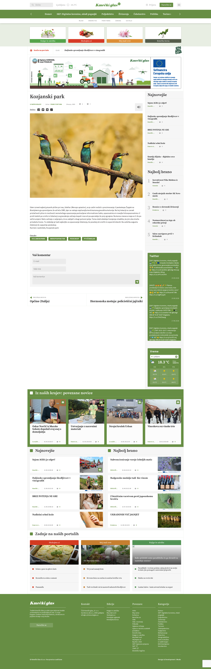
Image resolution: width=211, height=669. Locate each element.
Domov (48, 14)
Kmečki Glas (136, 633)
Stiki (134, 619)
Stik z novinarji (137, 622)
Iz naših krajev (35, 104)
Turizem (167, 14)
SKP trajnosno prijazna (140, 644)
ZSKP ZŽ (135, 648)
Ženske (118, 21)
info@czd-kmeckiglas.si (89, 615)
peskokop (74, 239)
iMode (178, 659)
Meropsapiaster (57, 239)
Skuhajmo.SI (136, 639)
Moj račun (135, 613)
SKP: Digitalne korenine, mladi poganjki (77, 14)
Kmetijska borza (113, 619)
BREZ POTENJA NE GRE (158, 129)
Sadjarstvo (162, 631)
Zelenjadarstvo (163, 628)
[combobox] (164, 357)
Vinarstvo (92, 21)
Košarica (135, 615)
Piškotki (135, 624)
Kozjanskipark (38, 239)
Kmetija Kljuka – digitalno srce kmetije (161, 157)
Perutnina (106, 21)
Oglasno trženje (138, 626)
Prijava (152, 5)
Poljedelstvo (108, 14)
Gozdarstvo (162, 646)
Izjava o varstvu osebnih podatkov (141, 629)
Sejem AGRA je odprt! (73, 50)
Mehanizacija (162, 633)
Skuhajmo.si (111, 615)
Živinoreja (124, 14)
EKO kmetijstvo (163, 644)
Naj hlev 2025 (137, 642)
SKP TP (135, 646)
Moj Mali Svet (137, 637)
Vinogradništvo (163, 637)
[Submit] (137, 282)
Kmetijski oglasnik (113, 617)
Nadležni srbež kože (156, 143)
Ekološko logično (138, 651)
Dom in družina (163, 639)
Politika (154, 14)
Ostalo (129, 21)
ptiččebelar (89, 239)
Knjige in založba (113, 611)
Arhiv (134, 611)
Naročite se (166, 5)
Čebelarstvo (139, 14)
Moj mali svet (111, 613)
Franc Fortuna (56, 104)
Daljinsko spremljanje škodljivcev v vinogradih (163, 117)
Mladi (81, 21)
